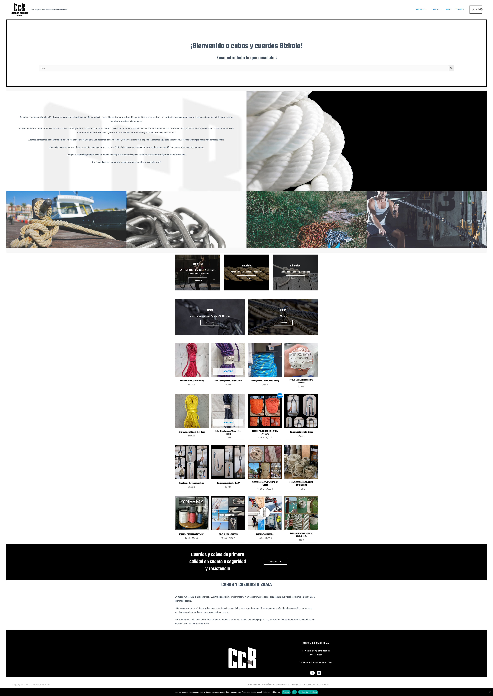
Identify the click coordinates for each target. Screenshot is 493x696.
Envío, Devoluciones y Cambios (314, 684)
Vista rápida (191, 374)
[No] (490, 692)
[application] (426, 9)
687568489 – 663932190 (320, 662)
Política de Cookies (278, 684)
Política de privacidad (308, 692)
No (294, 692)
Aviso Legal (293, 684)
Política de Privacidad (258, 684)
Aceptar (286, 692)
